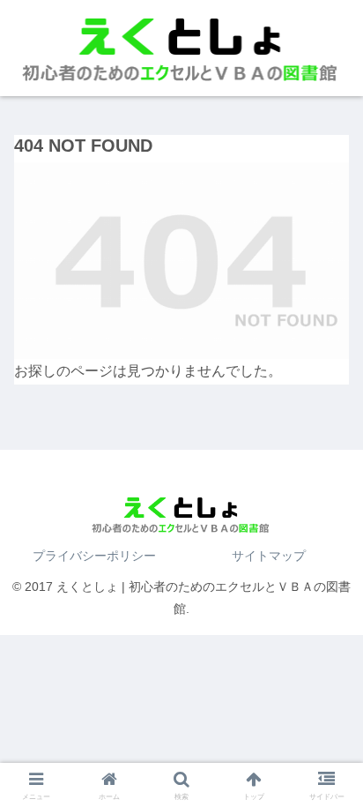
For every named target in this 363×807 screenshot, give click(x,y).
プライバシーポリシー (94, 556)
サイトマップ (269, 556)
